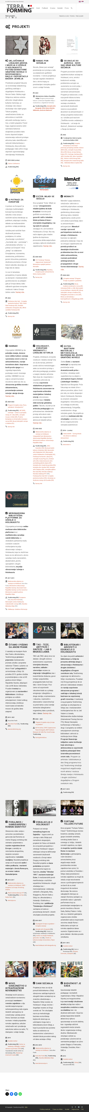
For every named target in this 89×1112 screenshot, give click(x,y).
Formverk (63, 953)
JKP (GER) (22, 410)
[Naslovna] (16, 499)
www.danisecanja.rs (41, 1063)
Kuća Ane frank (15, 599)
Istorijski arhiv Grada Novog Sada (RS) (44, 465)
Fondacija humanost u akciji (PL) (43, 456)
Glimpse (75, 951)
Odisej (76, 1062)
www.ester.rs (67, 444)
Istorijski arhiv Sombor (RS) (41, 467)
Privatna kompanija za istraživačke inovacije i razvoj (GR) (16, 419)
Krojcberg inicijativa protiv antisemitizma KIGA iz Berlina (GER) (43, 272)
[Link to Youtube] (12, 17)
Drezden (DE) (68, 156)
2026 (26, 1107)
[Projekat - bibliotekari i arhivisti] (72, 631)
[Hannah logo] (16, 332)
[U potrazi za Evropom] (16, 185)
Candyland (70, 953)
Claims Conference (14, 163)
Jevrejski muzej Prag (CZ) (41, 459)
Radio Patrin (9, 897)
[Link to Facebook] (9, 17)
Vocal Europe (50, 732)
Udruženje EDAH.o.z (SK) (68, 288)
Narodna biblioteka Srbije (46, 1058)
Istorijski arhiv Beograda (42, 929)
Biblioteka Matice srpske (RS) (73, 163)
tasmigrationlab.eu (41, 737)
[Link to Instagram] (15, 17)
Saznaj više (11, 316)
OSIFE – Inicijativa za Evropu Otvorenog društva (15, 887)
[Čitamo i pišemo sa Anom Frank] (16, 631)
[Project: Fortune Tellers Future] (72, 808)
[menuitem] (12, 8)
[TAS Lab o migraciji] (44, 631)
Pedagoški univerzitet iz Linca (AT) (71, 294)
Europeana (22, 597)
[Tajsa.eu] (16, 808)
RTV (45, 474)
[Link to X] (6, 17)
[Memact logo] (72, 183)
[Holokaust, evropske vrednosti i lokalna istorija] (44, 332)
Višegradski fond (38, 436)
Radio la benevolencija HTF (16, 893)
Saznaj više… (67, 166)
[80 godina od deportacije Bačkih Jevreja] (16, 46)
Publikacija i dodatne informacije (17, 609)
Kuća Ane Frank (12, 724)
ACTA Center (39, 728)
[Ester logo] (44, 183)
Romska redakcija (47, 471)
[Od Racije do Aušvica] (72, 46)
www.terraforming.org (14, 729)
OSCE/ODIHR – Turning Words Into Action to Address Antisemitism (71, 436)
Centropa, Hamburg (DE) (75, 154)
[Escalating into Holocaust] (44, 808)
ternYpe (21, 895)
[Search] (71, 8)
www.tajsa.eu (12, 900)
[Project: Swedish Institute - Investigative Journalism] (16, 969)
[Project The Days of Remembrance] (44, 969)
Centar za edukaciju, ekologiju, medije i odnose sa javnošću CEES (15, 1046)
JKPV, (62, 156)
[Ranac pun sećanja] (44, 46)
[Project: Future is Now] (72, 969)
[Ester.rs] (72, 332)
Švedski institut (68, 946)
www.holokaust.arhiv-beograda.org (45, 945)
